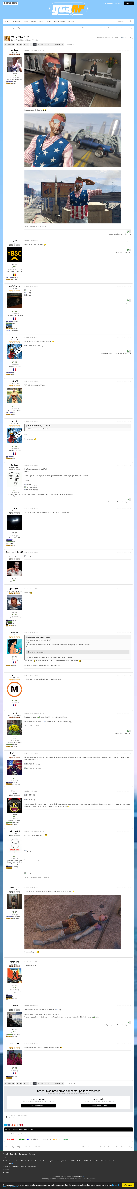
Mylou (14, 675)
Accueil (5, 1154)
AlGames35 (14, 831)
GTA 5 (16, 1161)
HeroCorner (32, 1166)
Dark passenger (109, 1025)
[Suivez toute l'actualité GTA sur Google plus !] (10, 2)
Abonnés (123, 37)
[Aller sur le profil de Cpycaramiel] (14, 602)
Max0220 (14, 887)
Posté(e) (31, 50)
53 (35, 44)
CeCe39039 (14, 286)
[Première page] (5, 44)
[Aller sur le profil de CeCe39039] (14, 300)
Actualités (16, 21)
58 (52, 44)
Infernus (108, 353)
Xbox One (23, 1166)
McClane (14, 50)
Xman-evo (14, 962)
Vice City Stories (51, 1161)
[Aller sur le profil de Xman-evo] (14, 975)
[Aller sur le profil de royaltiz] (14, 727)
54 (38, 44)
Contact (32, 1154)
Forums (71, 21)
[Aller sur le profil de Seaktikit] (14, 646)
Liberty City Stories (63, 1161)
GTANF (7, 21)
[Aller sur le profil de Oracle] (14, 522)
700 (15, 75)
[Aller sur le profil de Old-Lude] (14, 479)
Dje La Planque (117, 353)
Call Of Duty (6, 1166)
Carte (117, 28)
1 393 (15, 658)
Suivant (57, 44)
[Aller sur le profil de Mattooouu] (14, 1057)
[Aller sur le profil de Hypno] (14, 254)
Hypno (14, 240)
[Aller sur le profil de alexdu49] (14, 1019)
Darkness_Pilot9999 (14, 553)
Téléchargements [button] (59, 21)
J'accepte (128, 1185)
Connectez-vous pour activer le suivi (108, 37)
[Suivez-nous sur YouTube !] (13, 2)
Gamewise (6, 1172)
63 (15, 738)
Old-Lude (14, 465)
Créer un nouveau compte (38, 1105)
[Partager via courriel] (18, 1125)
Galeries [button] (33, 21)
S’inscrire (129, 3)
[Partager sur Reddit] (15, 1125)
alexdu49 (14, 1005)
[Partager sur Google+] (12, 1125)
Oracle (14, 508)
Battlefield (15, 1166)
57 (49, 44)
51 (27, 44)
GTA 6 (11, 1161)
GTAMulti (23, 1161)
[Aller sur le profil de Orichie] (14, 805)
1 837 (15, 1069)
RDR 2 (113, 1161)
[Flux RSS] (16, 2)
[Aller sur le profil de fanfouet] (7, 38)
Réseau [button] (25, 21)
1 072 (15, 406)
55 (42, 44)
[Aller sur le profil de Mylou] (14, 689)
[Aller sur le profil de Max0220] (14, 901)
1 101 (15, 363)
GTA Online (35, 40)
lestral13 (14, 381)
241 (15, 778)
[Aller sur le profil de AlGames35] (14, 845)
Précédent (11, 44)
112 (15, 580)
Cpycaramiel (14, 589)
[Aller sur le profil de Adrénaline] (14, 767)
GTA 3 (96, 1161)
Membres (95, 28)
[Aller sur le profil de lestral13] (14, 395)
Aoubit (14, 337)
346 (15, 490)
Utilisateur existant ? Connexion (112, 3)
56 (45, 44)
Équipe (131, 28)
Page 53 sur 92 (70, 44)
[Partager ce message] (130, 50)
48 (17, 44)
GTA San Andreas (76, 1161)
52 (31, 44)
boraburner (118, 733)
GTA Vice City (88, 1161)
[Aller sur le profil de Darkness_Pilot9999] (14, 568)
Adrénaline (14, 753)
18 (15, 913)
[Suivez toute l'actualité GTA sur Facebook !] (4, 2)
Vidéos (48, 21)
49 (20, 44)
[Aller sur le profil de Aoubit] (14, 351)
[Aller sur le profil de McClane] (14, 64)
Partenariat (23, 1154)
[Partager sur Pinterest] (21, 1125)
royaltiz (14, 713)
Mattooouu (14, 1043)
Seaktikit (111, 234)
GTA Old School (105, 1161)
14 (15, 987)
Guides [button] (41, 21)
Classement (111, 28)
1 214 (15, 312)
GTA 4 (42, 1161)
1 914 (15, 700)
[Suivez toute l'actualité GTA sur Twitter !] (7, 2)
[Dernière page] (62, 44)
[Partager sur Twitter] (5, 1125)
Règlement (124, 28)
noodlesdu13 (109, 502)
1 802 (15, 614)
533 (15, 266)
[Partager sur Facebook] (8, 1125)
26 (130, 37)
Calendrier (103, 28)
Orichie (14, 791)
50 (24, 44)
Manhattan (118, 234)
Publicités (13, 1154)
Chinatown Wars (33, 1161)
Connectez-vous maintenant (99, 1105)
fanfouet (17, 40)
